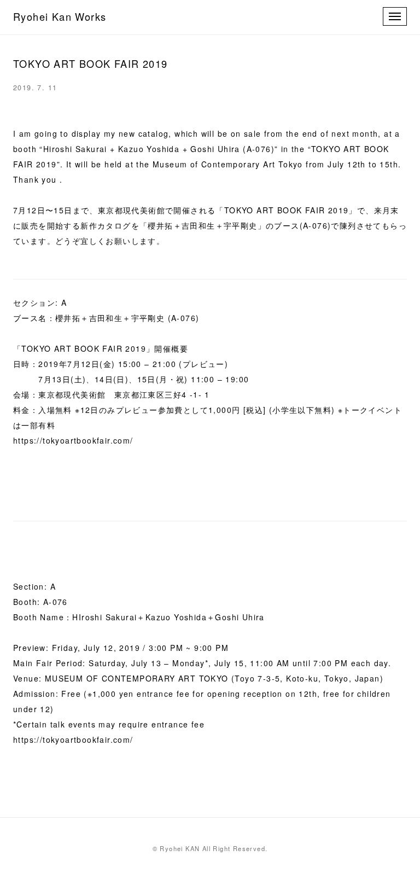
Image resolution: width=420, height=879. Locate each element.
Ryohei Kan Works (59, 16)
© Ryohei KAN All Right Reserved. (210, 848)
